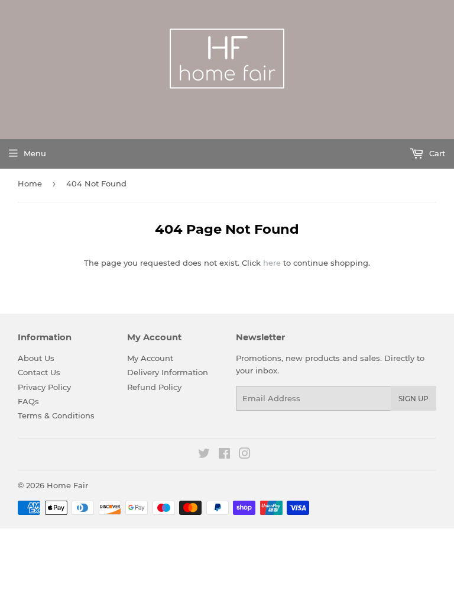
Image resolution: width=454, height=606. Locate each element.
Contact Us (39, 372)
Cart (436, 153)
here (272, 262)
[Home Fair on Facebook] (224, 455)
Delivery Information (167, 372)
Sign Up (413, 398)
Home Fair (67, 485)
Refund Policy (154, 387)
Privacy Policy (44, 387)
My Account (150, 358)
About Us (36, 358)
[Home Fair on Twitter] (204, 455)
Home (30, 183)
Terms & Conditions (56, 415)
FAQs (28, 401)
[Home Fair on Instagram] (245, 455)
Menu (35, 153)
